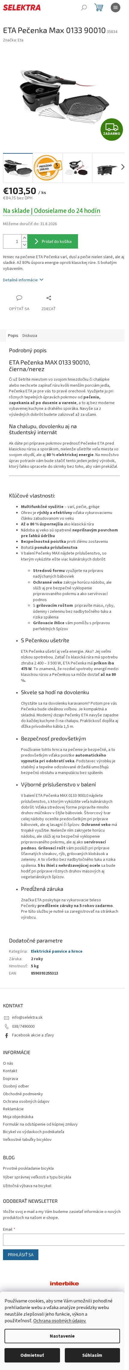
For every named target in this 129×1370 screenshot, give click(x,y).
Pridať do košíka (57, 241)
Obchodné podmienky (23, 1094)
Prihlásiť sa (21, 1254)
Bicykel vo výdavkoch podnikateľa (33, 1132)
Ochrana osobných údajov (26, 1102)
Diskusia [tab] (29, 336)
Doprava (10, 1079)
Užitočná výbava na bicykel (27, 1186)
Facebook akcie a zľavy (33, 1035)
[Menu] (116, 8)
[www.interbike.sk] (65, 1283)
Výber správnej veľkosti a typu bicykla (37, 1177)
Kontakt (10, 1071)
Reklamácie (13, 1109)
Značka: (13, 40)
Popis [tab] (13, 336)
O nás (8, 1063)
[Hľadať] (84, 8)
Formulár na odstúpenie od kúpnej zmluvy (40, 1124)
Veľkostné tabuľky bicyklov (27, 1140)
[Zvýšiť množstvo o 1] (24, 237)
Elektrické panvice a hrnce (56, 951)
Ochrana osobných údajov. (59, 1320)
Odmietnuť (32, 1355)
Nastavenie (62, 1336)
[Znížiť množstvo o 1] (24, 244)
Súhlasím (92, 1355)
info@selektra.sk (27, 1018)
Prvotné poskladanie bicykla (28, 1169)
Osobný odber (16, 1086)
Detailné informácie (20, 280)
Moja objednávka (18, 1117)
